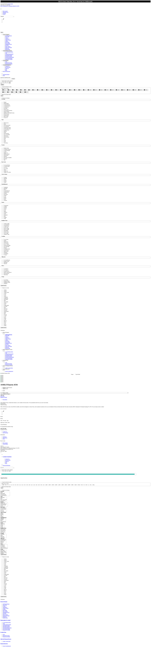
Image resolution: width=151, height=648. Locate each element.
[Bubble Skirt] (4, 502)
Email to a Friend (3, 397)
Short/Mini (6, 230)
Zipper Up (6, 171)
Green (5, 293)
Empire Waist (6, 261)
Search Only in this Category (7, 80)
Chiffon (5, 206)
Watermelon (6, 311)
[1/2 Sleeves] (4, 545)
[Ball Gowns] (4, 497)
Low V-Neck (6, 244)
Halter (5, 240)
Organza (5, 212)
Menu (2, 32)
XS (4, 92)
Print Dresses (6, 133)
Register (4, 13)
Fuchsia (5, 310)
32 (85, 90)
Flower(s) (6, 194)
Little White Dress (7, 128)
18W (101, 90)
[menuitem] (77, 11)
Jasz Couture (7, 342)
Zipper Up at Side (7, 172)
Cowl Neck (6, 239)
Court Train (6, 227)
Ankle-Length (6, 223)
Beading (5, 188)
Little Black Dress (7, 127)
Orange (5, 314)
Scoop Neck (6, 250)
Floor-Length (6, 228)
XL (21, 92)
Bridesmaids (6, 103)
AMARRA (7, 337)
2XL (27, 92)
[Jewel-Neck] (3, 537)
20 (57, 90)
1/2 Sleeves (6, 268)
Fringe (5, 195)
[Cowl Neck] (3, 534)
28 (75, 90)
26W (124, 90)
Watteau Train (6, 234)
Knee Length (6, 229)
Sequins (5, 200)
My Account (5, 11)
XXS (146, 90)
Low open (6, 168)
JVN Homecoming (8, 358)
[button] (6, 34)
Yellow (5, 290)
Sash (5, 199)
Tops (5, 140)
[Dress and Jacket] (4, 499)
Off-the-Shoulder (7, 245)
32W (141, 90)
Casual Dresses (7, 104)
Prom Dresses (6, 114)
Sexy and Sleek (7, 134)
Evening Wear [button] (5, 360)
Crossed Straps (7, 166)
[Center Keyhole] (4, 504)
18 (52, 90)
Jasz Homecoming (8, 354)
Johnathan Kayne (8, 343)
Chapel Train (6, 226)
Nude (5, 318)
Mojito (5, 291)
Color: (1, 394)
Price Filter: (4, 82)
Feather (5, 193)
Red (5, 313)
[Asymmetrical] (3, 530)
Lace (5, 196)
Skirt (5, 138)
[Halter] (3, 535)
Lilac (5, 304)
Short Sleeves (6, 273)
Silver (5, 324)
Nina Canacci (7, 345)
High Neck (6, 241)
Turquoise (6, 297)
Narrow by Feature (5, 98)
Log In (4, 14)
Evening (5, 108)
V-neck (5, 254)
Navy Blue (6, 301)
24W (118, 90)
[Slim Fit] (3, 542)
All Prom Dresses (8, 334)
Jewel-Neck (6, 243)
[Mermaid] (3, 541)
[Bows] (3, 520)
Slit (4, 159)
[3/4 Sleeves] (4, 546)
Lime (5, 294)
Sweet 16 (5, 117)
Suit (4, 139)
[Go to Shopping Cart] (0, 8)
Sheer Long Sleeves (7, 272)
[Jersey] (3, 526)
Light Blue (6, 298)
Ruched (5, 158)
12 (38, 90)
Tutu (5, 141)
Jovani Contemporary (9, 371)
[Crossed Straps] (4, 509)
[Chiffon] (3, 524)
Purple (5, 303)
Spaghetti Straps (7, 282)
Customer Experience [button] (7, 456)
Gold (5, 319)
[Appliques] (3, 518)
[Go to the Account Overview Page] (0, 9)
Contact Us (5, 431)
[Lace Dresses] (4, 500)
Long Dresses (6, 129)
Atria (6, 352)
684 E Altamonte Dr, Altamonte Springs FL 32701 (9, 6)
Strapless (5, 252)
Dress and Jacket (7, 125)
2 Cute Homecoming (9, 351)
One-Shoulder (6, 246)
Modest (5, 131)
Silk (4, 216)
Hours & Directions (6, 465)
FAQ (4, 438)
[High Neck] (3, 536)
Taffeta (5, 217)
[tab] (77, 340)
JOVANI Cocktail (8, 356)
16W (96, 90)
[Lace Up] (4, 510)
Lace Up (5, 167)
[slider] (136, 474)
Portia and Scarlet (8, 346)
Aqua (5, 295)
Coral (5, 316)
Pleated (5, 156)
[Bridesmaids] (5, 493)
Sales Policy (5, 437)
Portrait (5, 247)
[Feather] (3, 525)
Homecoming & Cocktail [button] (7, 349)
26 (71, 90)
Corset (5, 151)
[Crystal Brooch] (3, 521)
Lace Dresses (6, 126)
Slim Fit (5, 263)
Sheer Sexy (6, 135)
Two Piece (6, 142)
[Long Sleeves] (4, 547)
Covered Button (7, 165)
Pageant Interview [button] (6, 369)
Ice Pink (5, 306)
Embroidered (6, 192)
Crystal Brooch (7, 190)
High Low (6, 152)
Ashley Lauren (8, 338)
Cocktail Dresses (7, 105)
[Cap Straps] (3, 550)
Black (5, 321)
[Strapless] (3, 553)
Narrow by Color (5, 287)
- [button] (3, 333)
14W (90, 90)
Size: (1, 392)
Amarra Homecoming (9, 353)
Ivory (5, 317)
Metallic (5, 178)
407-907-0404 (10, 3)
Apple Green (6, 292)
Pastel (5, 182)
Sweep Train (6, 231)
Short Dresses (6, 137)
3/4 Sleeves (6, 269)
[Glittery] (2, 513)
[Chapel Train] (3, 531)
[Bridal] (5, 492)
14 (43, 90)
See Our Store (5, 432)
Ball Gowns (6, 122)
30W (135, 90)
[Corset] (4, 505)
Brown (5, 320)
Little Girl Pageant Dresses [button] (8, 365)
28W (129, 90)
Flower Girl (6, 109)
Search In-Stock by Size (6, 86)
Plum (5, 312)
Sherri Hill (7, 335)
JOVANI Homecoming (9, 357)
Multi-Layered (6, 154)
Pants (5, 132)
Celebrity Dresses (7, 149)
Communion (6, 106)
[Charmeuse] (3, 523)
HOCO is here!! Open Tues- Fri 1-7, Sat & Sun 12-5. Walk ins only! (75, 1)
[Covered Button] (4, 508)
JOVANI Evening (8, 363)
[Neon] (2, 515)
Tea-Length (6, 233)
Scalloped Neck (7, 248)
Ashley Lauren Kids (9, 367)
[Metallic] (2, 514)
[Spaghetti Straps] (3, 552)
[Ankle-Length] (3, 529)
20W (107, 90)
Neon (5, 179)
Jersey (5, 209)
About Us (4, 436)
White (5, 325)
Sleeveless (6, 274)
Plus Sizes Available (8, 157)
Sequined (5, 214)
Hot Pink (5, 308)
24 (66, 90)
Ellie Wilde (7, 341)
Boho (5, 124)
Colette (6, 339)
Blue (5, 300)
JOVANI (7, 344)
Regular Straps (6, 281)
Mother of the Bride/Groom (9, 112)
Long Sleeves (6, 271)
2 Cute (6, 336)
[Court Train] (3, 532)
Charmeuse (6, 205)
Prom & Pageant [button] (6, 332)
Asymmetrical (6, 224)
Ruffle (5, 197)
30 (80, 90)
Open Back (6, 155)
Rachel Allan (7, 348)
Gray (5, 323)
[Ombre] (2, 516)
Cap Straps (6, 279)
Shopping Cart (5, 12)
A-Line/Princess (7, 260)
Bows (5, 189)
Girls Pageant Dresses (8, 110)
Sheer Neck (6, 251)
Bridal (5, 102)
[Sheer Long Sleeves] (4, 548)
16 (48, 90)
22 (62, 90)
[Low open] (4, 511)
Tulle (5, 218)
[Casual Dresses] (5, 494)
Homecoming (6, 111)
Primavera (7, 347)
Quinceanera (6, 115)
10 (34, 90)
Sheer (5, 169)
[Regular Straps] (3, 551)
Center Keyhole (7, 150)
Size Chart (2, 396)
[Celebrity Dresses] (4, 503)
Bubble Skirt (6, 148)
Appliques (6, 187)
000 (5, 90)
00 (9, 90)
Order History (5, 443)
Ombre (5, 180)
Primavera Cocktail (8, 359)
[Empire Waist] (3, 540)
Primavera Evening (8, 364)
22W (112, 90)
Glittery (5, 177)
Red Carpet (6, 116)
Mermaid (5, 262)
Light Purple (6, 305)
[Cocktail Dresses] (5, 495)
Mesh (5, 211)
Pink (5, 307)
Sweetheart (6, 253)
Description (5, 399)
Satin (5, 213)
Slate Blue (6, 299)
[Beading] (3, 519)
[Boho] (4, 498)
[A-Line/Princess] (3, 539)
